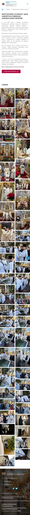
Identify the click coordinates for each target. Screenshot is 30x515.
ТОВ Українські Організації (7, 497)
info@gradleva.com (8, 484)
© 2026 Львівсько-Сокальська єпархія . (10, 493)
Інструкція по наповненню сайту (9, 504)
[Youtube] (16, 488)
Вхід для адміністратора (7, 506)
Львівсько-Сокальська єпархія (16, 472)
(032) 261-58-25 (7, 481)
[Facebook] (13, 488)
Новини (8, 9)
